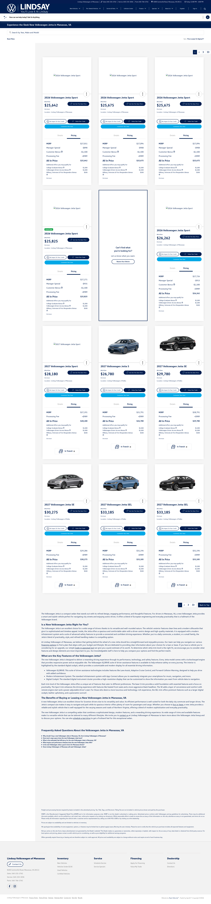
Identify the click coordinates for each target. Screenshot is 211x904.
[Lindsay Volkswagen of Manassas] (28, 8)
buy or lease (178, 704)
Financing (136, 858)
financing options (48, 645)
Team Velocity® (174, 898)
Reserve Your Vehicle (123, 261)
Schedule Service (100, 863)
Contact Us (16, 864)
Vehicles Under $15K (64, 867)
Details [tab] (60, 135)
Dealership (173, 858)
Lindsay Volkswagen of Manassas (17, 898)
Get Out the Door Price (80, 104)
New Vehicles (62, 863)
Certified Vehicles (63, 874)
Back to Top (204, 605)
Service (98, 858)
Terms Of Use (43, 898)
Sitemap (50, 898)
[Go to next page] (203, 52)
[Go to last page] (208, 52)
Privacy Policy (33, 898)
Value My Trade (136, 867)
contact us (124, 715)
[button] (86, 94)
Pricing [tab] (73, 135)
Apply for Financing (138, 863)
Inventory (63, 858)
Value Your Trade (80, 121)
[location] (152, 2)
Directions (170, 867)
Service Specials (99, 867)
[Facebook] (9, 886)
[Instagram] (14, 886)
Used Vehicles (62, 870)
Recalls (80, 898)
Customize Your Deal (67, 126)
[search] (205, 8)
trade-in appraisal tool (84, 648)
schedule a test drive (81, 718)
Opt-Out (74, 898)
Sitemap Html (58, 898)
